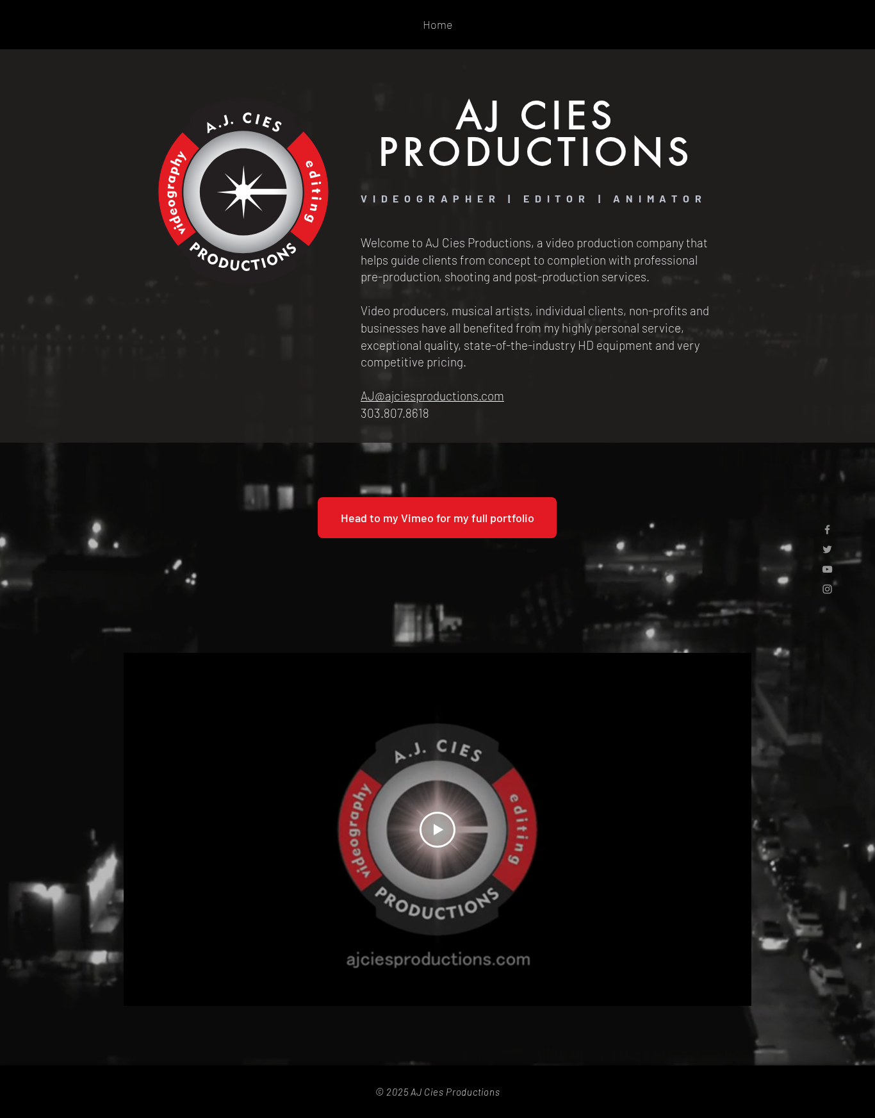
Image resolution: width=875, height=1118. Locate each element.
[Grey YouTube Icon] (827, 569)
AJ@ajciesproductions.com (432, 395)
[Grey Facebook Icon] (827, 529)
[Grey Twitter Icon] (827, 549)
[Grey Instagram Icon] (827, 589)
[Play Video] (437, 830)
